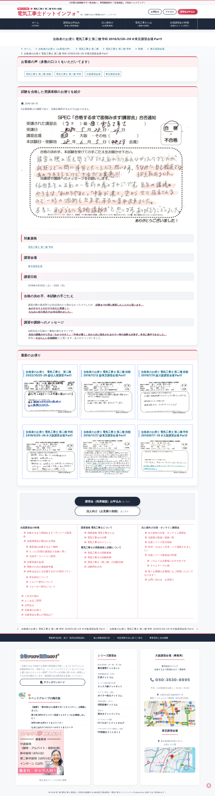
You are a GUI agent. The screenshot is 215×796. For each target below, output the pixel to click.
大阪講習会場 (93, 73)
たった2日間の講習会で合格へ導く (47, 551)
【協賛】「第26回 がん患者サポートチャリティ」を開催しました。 (59, 708)
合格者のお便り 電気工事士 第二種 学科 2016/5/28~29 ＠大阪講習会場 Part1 (63, 628)
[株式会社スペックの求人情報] (52, 752)
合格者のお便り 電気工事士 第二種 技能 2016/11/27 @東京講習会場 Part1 (107, 433)
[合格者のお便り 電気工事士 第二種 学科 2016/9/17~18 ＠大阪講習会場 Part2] (165, 457)
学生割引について (38, 577)
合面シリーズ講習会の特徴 (162, 555)
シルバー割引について (41, 581)
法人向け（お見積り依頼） (107, 511)
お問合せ (155, 11)
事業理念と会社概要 (158, 638)
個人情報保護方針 (101, 638)
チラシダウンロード (54, 682)
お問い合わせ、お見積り (160, 579)
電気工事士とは (143, 24)
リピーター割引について (42, 586)
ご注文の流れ (31, 595)
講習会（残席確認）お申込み (107, 501)
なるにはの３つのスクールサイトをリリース (52, 727)
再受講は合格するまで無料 (43, 546)
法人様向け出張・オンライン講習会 (166, 532)
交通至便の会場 (35, 562)
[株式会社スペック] (22, 695)
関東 (140, 48)
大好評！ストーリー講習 (42, 556)
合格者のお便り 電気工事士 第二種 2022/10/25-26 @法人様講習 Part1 (50, 373)
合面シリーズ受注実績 (159, 542)
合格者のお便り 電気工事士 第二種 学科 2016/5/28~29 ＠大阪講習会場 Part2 (152, 628)
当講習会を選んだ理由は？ (38, 614)
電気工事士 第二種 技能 (38, 73)
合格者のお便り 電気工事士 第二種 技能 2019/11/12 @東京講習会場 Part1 (107, 373)
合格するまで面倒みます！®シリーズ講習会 (47, 534)
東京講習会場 (157, 48)
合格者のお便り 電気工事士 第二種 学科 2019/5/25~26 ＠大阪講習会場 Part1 (49, 433)
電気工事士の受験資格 (99, 552)
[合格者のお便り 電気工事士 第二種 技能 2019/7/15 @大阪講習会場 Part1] (165, 398)
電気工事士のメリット (99, 542)
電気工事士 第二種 (88, 48)
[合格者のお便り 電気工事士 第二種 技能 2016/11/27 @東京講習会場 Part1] (107, 457)
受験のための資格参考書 (39, 566)
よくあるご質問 (32, 600)
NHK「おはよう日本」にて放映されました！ (167, 548)
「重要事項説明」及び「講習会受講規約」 (66, 638)
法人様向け (107, 24)
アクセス (170, 11)
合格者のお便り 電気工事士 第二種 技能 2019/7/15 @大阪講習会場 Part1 (164, 373)
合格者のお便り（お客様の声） (55, 48)
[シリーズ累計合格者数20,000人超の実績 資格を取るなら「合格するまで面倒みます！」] (39, 656)
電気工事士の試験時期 (99, 557)
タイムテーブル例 (159, 565)
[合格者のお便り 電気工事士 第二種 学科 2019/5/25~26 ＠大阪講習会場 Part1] (50, 458)
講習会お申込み (187, 11)
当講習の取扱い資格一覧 (160, 537)
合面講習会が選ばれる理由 (40, 540)
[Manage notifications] (209, 785)
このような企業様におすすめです (168, 560)
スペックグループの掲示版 (44, 698)
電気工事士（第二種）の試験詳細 (105, 562)
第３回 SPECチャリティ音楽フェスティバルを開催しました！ (58, 716)
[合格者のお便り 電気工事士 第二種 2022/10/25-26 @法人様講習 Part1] (50, 396)
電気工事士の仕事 (96, 537)
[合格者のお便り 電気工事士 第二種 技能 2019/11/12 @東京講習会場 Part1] (107, 397)
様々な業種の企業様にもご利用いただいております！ (168, 573)
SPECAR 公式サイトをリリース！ (47, 722)
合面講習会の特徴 (179, 24)
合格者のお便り (32, 609)
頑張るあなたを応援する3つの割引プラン (48, 571)
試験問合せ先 (94, 566)
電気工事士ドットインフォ (48, 13)
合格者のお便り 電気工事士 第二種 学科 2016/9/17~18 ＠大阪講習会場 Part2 (164, 433)
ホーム (35, 24)
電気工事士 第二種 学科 (118, 48)
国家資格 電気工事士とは (100, 532)
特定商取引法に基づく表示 (129, 638)
